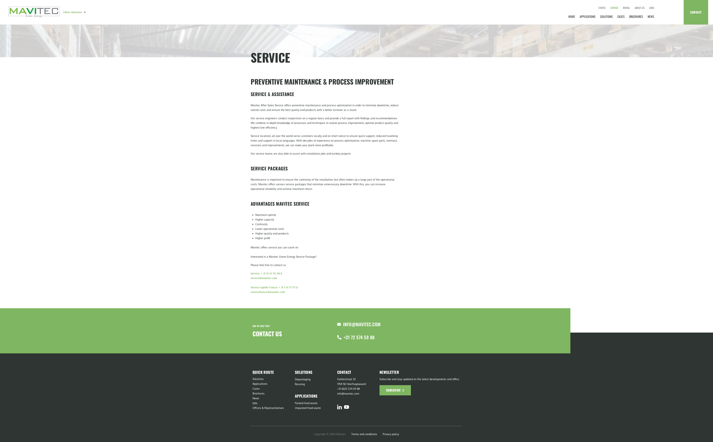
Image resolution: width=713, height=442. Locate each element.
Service (614, 8)
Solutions (606, 16)
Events (602, 8)
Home (571, 16)
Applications (587, 16)
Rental (626, 8)
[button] (74, 12)
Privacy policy (391, 434)
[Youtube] (346, 407)
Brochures (636, 16)
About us (640, 8)
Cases (621, 16)
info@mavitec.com (362, 324)
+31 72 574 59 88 (359, 337)
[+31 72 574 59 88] (339, 337)
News (651, 16)
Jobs (651, 8)
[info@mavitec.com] (339, 324)
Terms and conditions (364, 434)
